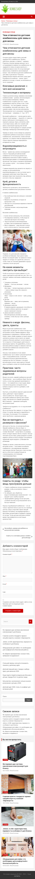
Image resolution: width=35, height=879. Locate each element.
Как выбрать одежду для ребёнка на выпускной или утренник (16, 529)
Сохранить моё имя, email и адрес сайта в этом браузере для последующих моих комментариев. (17, 604)
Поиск (5, 696)
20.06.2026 (6, 865)
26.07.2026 (6, 770)
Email (5, 584)
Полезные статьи (9, 32)
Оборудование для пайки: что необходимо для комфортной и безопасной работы (15, 861)
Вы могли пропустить (12, 740)
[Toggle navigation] (3, 17)
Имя (4, 576)
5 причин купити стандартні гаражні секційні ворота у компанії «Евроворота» (17, 798)
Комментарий (7, 554)
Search (30, 622)
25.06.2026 (6, 833)
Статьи (5, 759)
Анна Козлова (14, 44)
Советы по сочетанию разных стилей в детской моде (18, 536)
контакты (17, 876)
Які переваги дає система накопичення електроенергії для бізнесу (15, 766)
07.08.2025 (6, 44)
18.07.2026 (6, 803)
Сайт (4, 592)
